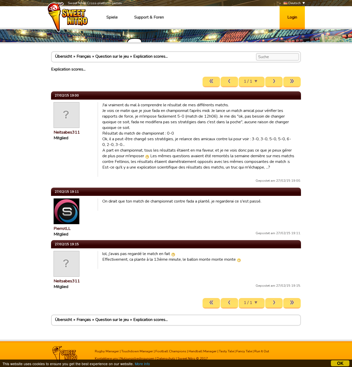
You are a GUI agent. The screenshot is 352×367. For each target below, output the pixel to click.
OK (340, 363)
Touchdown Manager (137, 351)
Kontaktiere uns (106, 358)
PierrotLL (62, 228)
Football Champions (170, 351)
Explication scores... (150, 56)
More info (142, 363)
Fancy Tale (244, 351)
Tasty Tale (226, 351)
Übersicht (63, 56)
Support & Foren (149, 17)
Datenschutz (166, 358)
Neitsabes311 (67, 132)
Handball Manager (203, 351)
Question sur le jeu (112, 56)
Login (292, 17)
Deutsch (294, 3)
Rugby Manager (107, 351)
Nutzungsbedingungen (137, 358)
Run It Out (261, 351)
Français (84, 56)
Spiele (112, 17)
